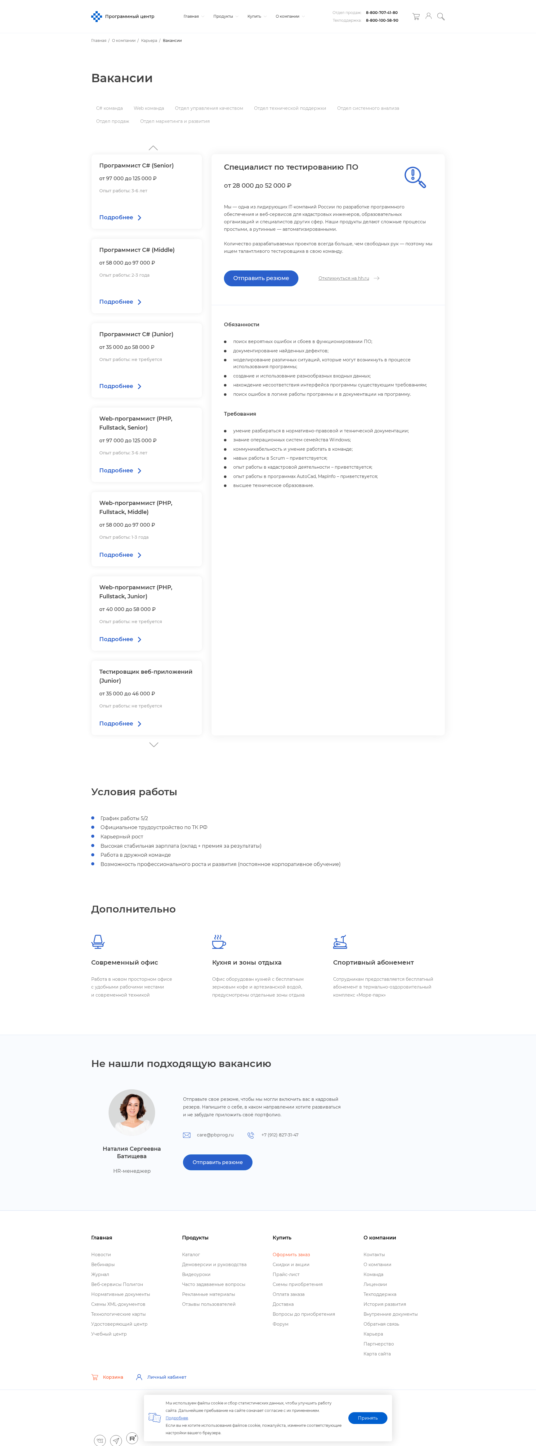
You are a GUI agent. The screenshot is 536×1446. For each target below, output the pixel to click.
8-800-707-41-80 (382, 12)
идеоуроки (196, 1274)
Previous (151, 743)
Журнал (100, 1274)
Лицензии (375, 1284)
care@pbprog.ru (215, 1135)
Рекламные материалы (208, 1294)
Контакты (374, 1254)
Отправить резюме (261, 278)
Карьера (373, 1334)
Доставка (283, 1304)
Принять (368, 1418)
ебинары (103, 1264)
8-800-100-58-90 (382, 20)
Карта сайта (377, 1354)
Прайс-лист (286, 1274)
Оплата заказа (289, 1294)
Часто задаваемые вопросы (213, 1284)
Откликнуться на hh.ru (344, 278)
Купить (255, 16)
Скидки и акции (291, 1264)
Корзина (113, 1377)
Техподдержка (380, 1294)
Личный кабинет (166, 1377)
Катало (191, 1254)
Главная (192, 16)
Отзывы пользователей (209, 1304)
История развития (385, 1304)
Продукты (223, 16)
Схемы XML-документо (118, 1304)
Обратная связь (381, 1324)
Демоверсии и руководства (214, 1264)
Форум (280, 1324)
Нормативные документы (120, 1294)
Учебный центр (109, 1334)
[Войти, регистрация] (428, 16)
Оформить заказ (291, 1254)
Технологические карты (118, 1314)
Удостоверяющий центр (119, 1324)
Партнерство (379, 1344)
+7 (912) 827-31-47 (279, 1135)
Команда (373, 1274)
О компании (288, 16)
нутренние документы (391, 1314)
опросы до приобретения (304, 1314)
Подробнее (177, 1418)
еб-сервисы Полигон (117, 1284)
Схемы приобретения (298, 1284)
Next (151, 146)
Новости (101, 1254)
